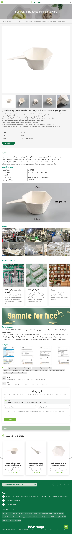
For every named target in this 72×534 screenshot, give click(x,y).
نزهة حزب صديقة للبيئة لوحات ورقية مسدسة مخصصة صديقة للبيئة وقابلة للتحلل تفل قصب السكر (58, 464)
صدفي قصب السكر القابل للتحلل (32, 513)
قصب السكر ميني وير (17, 21)
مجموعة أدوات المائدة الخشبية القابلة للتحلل (53, 513)
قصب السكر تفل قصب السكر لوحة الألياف (12, 513)
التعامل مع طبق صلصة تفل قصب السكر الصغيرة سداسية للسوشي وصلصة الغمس (25, 402)
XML (58, 529)
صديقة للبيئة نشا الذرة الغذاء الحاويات (11, 520)
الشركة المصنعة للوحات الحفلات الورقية (12, 516)
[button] (70, 457)
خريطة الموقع (51, 529)
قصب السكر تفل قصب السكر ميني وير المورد (15, 373)
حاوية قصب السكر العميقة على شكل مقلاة (37, 370)
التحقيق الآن (7, 143)
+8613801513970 (11, 504)
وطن (9, 21)
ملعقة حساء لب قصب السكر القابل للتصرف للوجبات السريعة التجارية (36, 464)
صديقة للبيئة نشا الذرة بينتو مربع (31, 516)
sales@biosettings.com (13, 500)
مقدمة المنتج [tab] (7, 152)
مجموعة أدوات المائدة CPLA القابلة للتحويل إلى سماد (53, 516)
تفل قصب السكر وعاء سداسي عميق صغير (19, 368)
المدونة (44, 529)
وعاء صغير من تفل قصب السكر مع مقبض (14, 370)
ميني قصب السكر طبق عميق (57, 370)
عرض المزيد (12, 472)
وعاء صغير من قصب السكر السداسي (42, 368)
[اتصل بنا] (36, 324)
